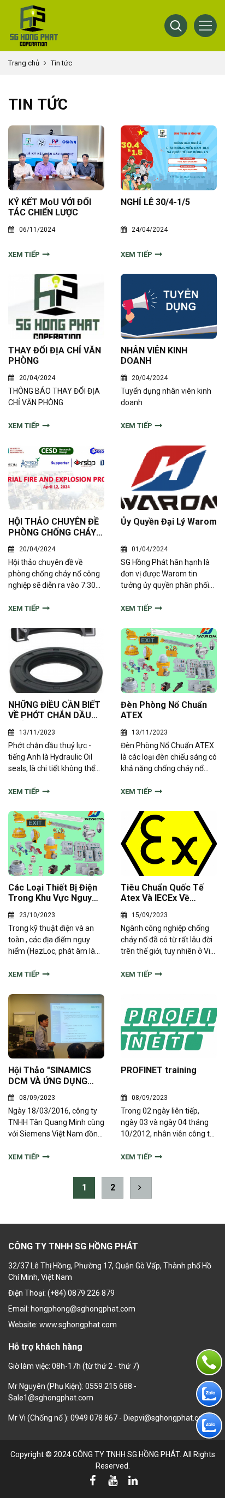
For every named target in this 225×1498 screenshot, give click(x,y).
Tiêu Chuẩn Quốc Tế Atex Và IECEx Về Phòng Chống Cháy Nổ (166, 892)
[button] (175, 25)
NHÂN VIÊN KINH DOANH (154, 355)
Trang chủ (23, 63)
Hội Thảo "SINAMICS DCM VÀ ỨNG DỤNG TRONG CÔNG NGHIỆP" (55, 1075)
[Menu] (205, 25)
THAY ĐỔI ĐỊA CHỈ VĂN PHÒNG (54, 355)
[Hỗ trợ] (209, 1362)
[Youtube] (112, 1480)
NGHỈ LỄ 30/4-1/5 (155, 202)
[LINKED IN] (132, 1480)
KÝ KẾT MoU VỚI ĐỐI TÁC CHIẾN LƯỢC (49, 207)
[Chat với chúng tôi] (209, 1394)
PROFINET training (159, 1070)
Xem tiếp (24, 254)
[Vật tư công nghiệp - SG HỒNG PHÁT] (34, 26)
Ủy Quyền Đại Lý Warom (169, 521)
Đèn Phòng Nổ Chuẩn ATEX (164, 710)
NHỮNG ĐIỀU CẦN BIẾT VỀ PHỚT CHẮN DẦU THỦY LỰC (54, 710)
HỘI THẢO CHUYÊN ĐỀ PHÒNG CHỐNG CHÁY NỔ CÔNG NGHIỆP (53, 526)
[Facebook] (92, 1480)
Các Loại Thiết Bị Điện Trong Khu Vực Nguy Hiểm (52, 892)
